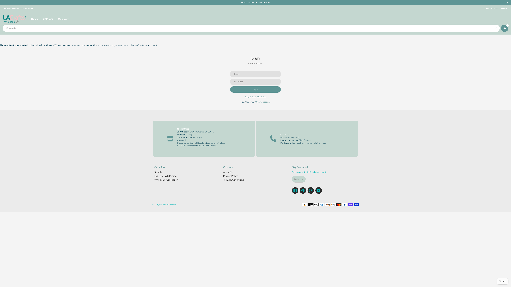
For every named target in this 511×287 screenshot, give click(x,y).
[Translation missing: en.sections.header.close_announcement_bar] (507, 2)
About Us (228, 172)
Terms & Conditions (233, 180)
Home (250, 63)
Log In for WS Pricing (165, 176)
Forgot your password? (255, 96)
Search (158, 172)
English (504, 8)
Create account (263, 102)
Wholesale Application (166, 180)
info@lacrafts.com (11, 8)
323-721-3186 (27, 8)
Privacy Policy (230, 176)
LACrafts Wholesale (167, 205)
